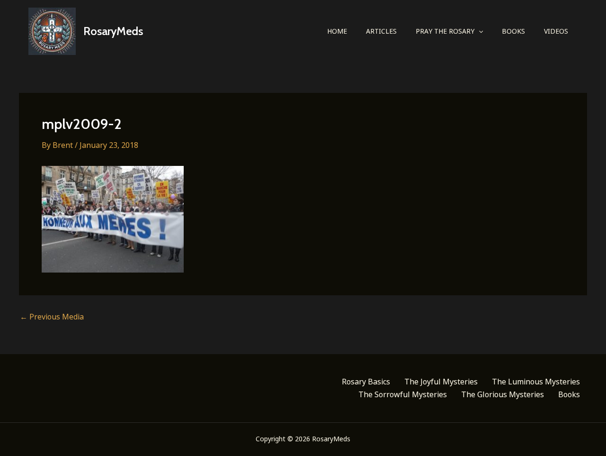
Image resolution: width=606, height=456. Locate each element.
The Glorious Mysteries (502, 394)
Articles (381, 31)
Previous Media (52, 316)
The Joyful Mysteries (441, 381)
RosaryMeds (113, 31)
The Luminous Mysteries (536, 381)
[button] (478, 31)
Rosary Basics (366, 381)
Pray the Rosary (445, 31)
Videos (556, 31)
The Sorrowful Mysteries (402, 394)
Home (337, 31)
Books (513, 31)
